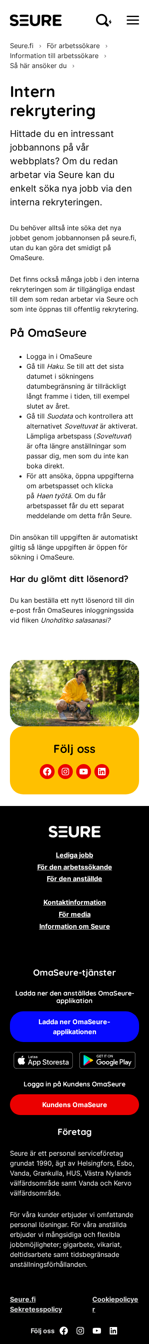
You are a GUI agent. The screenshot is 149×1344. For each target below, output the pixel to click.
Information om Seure (74, 926)
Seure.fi (22, 45)
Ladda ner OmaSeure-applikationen (74, 1027)
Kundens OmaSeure (74, 1105)
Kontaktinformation (74, 902)
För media (75, 914)
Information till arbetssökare (54, 55)
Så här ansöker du (38, 65)
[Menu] (133, 20)
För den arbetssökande (74, 867)
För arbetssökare (73, 45)
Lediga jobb (74, 855)
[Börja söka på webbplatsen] (104, 20)
